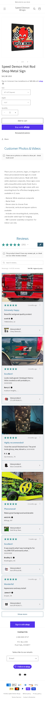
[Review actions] (40, 305)
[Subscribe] (35, 658)
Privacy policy (37, 693)
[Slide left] (17, 61)
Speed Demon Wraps (14, 693)
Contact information (29, 697)
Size (3, 88)
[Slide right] (27, 61)
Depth (4, 98)
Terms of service (16, 697)
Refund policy (27, 693)
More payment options (22, 133)
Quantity (5, 108)
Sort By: (30, 268)
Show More (8, 383)
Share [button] (6, 139)
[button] (4, 8)
